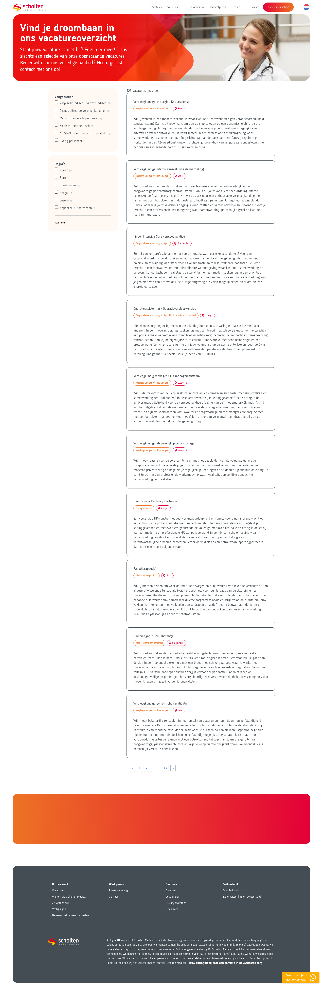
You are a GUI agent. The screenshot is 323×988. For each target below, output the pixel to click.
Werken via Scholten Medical (69, 896)
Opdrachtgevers (217, 7)
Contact (255, 7)
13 (165, 768)
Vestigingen (59, 909)
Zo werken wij (197, 7)
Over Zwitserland (233, 890)
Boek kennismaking (278, 7)
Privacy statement (176, 903)
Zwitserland (173, 7)
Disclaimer (172, 909)
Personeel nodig (118, 890)
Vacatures (156, 7)
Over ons (235, 7)
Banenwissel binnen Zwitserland (71, 915)
